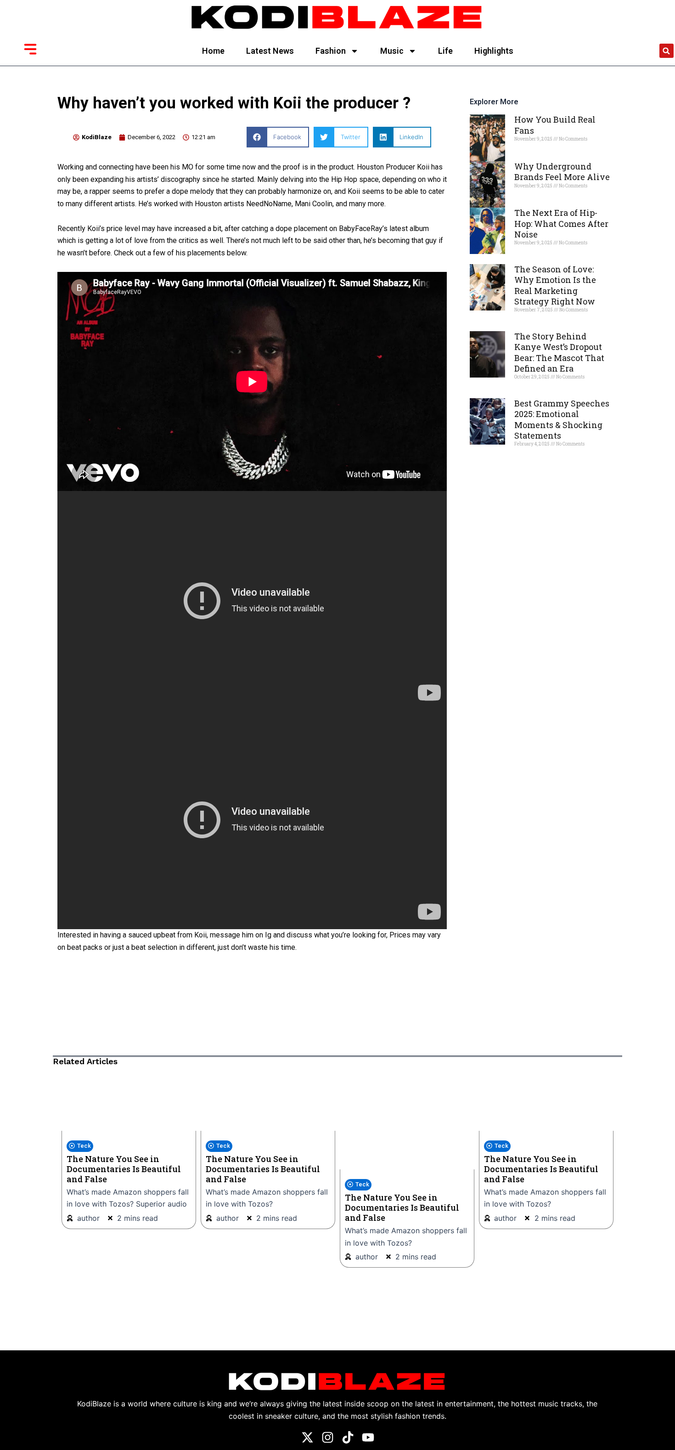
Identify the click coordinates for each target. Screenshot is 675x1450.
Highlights (493, 51)
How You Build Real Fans (555, 124)
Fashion (330, 51)
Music (392, 51)
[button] (666, 51)
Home (213, 51)
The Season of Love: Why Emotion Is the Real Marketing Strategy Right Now (555, 285)
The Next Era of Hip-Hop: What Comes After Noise (561, 223)
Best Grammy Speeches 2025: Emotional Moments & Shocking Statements (561, 419)
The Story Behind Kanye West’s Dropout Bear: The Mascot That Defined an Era (559, 352)
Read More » (530, 155)
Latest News (270, 51)
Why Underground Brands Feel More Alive (562, 171)
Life (445, 51)
